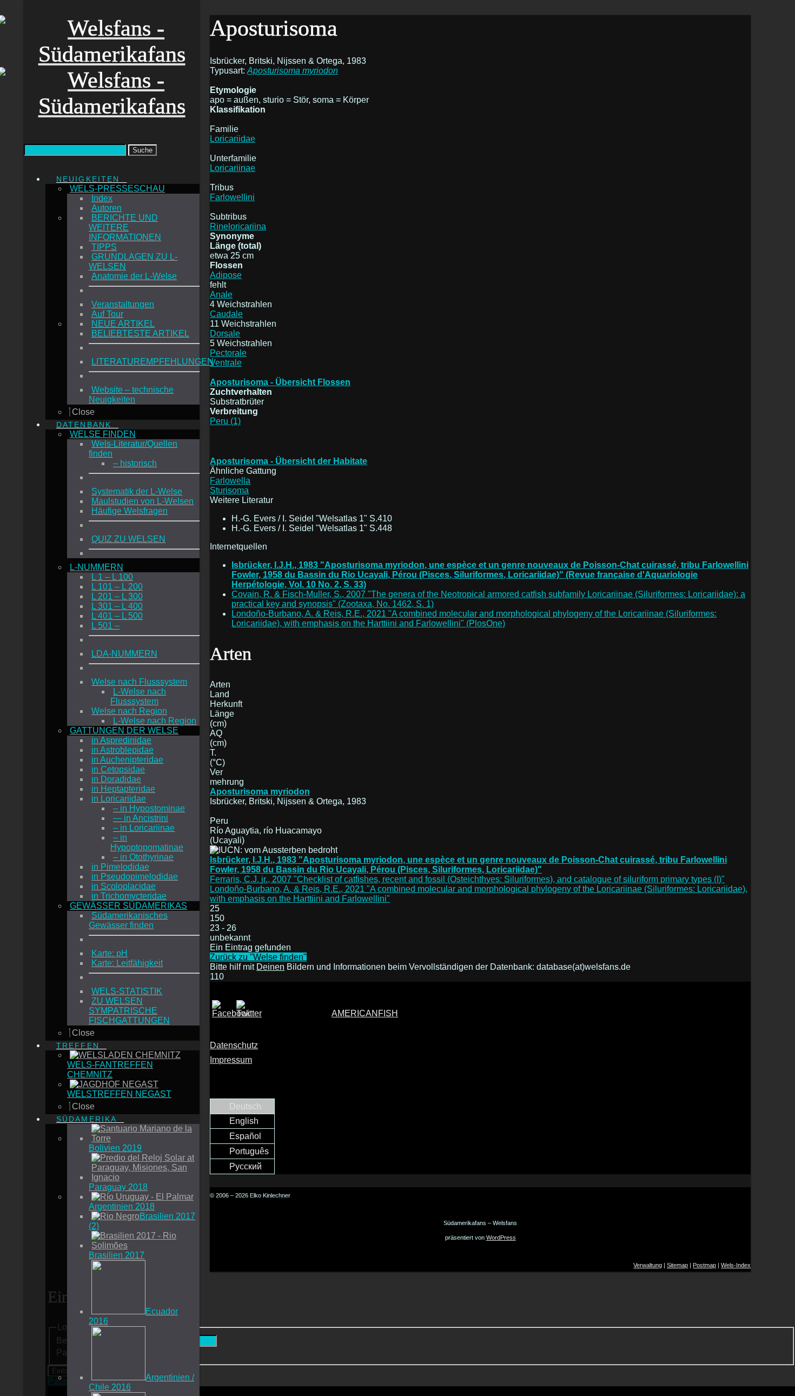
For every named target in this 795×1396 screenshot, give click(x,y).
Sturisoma (229, 490)
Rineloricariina (238, 226)
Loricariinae (232, 168)
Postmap (704, 1265)
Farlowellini (232, 197)
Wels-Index (736, 1265)
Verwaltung (647, 1265)
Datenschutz (234, 1045)
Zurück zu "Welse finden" (258, 957)
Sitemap (677, 1265)
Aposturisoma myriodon (260, 791)
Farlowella (230, 480)
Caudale (226, 314)
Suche (142, 150)
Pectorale (228, 353)
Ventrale (226, 362)
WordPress (501, 1237)
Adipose (226, 275)
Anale (221, 294)
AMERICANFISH (365, 1013)
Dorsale (225, 333)
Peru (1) (225, 421)
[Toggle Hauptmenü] (27, 160)
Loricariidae (232, 138)
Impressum (231, 1059)
